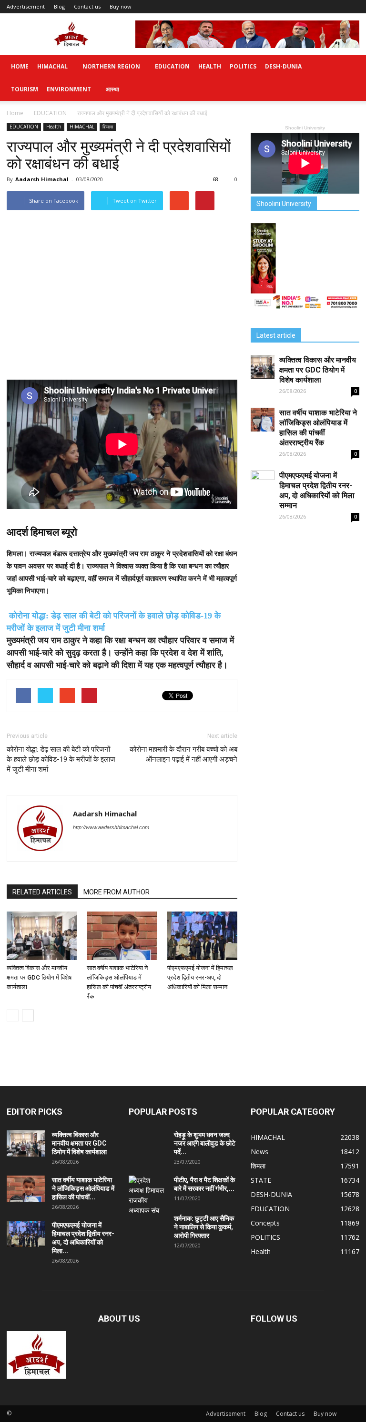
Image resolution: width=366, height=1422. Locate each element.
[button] (347, 78)
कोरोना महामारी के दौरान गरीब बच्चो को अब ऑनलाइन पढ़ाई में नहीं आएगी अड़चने (183, 754)
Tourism (24, 89)
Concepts (265, 1222)
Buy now (121, 6)
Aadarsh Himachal (42, 179)
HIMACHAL (52, 66)
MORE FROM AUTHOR (116, 892)
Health (209, 66)
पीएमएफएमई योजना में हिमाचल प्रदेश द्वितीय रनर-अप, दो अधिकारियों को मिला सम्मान (200, 977)
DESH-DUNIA (283, 66)
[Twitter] (81, 847)
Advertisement (26, 6)
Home (20, 66)
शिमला (107, 126)
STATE (261, 1180)
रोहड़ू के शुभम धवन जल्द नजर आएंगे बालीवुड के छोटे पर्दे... (204, 1143)
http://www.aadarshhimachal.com (111, 827)
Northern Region (111, 66)
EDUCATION (172, 66)
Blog (59, 6)
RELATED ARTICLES (42, 892)
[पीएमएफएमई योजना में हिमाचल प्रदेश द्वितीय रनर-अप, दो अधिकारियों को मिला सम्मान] (202, 936)
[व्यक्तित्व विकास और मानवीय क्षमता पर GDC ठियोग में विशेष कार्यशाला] (42, 936)
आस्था (112, 89)
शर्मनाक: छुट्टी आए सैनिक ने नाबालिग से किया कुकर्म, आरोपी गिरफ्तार (204, 1227)
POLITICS (243, 66)
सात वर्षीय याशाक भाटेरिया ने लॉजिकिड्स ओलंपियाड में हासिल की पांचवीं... (83, 1188)
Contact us (87, 6)
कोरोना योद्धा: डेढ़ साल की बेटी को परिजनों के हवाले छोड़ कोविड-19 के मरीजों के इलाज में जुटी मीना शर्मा (61, 759)
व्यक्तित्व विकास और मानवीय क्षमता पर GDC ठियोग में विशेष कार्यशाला (39, 977)
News (259, 1151)
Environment (69, 89)
